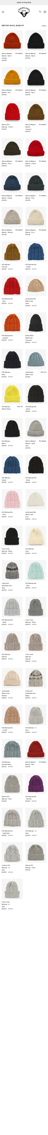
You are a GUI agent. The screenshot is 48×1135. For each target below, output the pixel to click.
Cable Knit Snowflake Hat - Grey (7, 585)
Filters (44, 26)
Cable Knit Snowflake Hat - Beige (30, 693)
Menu (3, 12)
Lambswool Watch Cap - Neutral (6, 693)
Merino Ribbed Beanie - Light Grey (30, 443)
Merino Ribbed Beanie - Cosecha (30, 127)
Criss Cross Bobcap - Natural (29, 656)
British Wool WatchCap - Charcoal (29, 338)
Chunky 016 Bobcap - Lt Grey (6, 867)
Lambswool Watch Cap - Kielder (29, 374)
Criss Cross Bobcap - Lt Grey (6, 904)
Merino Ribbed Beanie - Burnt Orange (7, 56)
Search (40, 12)
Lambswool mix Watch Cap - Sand (30, 301)
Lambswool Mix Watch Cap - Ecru (30, 514)
